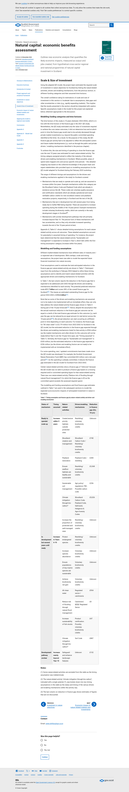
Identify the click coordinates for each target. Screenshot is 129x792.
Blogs (75, 30)
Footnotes (20, 148)
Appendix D (20, 144)
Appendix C (20, 140)
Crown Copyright (48, 774)
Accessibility (18, 774)
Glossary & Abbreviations (24, 81)
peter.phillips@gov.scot (54, 724)
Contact (33, 774)
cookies (24, 3)
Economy (21, 63)
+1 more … (18, 67)
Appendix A (20, 129)
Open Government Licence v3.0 (45, 782)
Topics (24, 30)
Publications (39, 30)
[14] (46, 359)
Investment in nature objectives (23, 101)
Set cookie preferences (60, 17)
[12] (68, 307)
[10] (48, 291)
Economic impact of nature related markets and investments (25, 112)
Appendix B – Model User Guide (24, 135)
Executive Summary (23, 85)
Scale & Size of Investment (25, 106)
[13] (52, 318)
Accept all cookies (22, 17)
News (30, 30)
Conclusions (20, 125)
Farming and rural (29, 65)
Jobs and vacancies (61, 774)
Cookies (40, 774)
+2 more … (30, 61)
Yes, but (47, 750)
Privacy (71, 774)
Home (17, 35)
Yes (45, 740)
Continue (45, 757)
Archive (26, 774)
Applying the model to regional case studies (23, 120)
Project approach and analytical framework (23, 94)
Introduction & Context (24, 89)
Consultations (66, 30)
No (45, 745)
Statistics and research (53, 30)
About (17, 30)
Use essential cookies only (40, 17)
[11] (67, 294)
